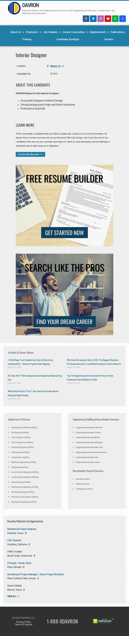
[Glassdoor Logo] (115, 18)
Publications (118, 32)
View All (12, 596)
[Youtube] (108, 18)
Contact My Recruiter (29, 154)
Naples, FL (55, 66)
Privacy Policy (23, 621)
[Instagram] (100, 18)
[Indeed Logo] (122, 18)
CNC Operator (14, 540)
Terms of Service (23, 624)
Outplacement (98, 32)
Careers (108, 39)
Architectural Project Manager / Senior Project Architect (35, 574)
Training (26, 39)
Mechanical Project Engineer (21, 529)
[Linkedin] (93, 18)
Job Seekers (50, 32)
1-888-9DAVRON (62, 621)
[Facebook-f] (86, 18)
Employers (32, 32)
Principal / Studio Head (19, 563)
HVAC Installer (14, 551)
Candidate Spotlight (67, 39)
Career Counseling (73, 32)
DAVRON (30, 5)
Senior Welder (14, 585)
